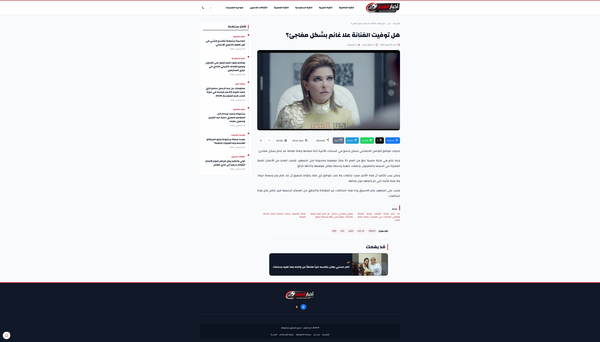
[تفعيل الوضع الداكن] (203, 8)
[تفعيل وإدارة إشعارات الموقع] (6, 335)
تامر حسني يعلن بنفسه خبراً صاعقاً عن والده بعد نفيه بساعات (311, 267)
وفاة (334, 231)
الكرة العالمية (346, 7)
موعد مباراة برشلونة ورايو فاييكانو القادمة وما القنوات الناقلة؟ (225, 141)
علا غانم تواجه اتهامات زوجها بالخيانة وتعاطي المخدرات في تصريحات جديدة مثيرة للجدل (379, 217)
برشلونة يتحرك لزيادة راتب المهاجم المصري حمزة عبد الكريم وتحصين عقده (227, 117)
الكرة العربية (325, 7)
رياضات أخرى (240, 84)
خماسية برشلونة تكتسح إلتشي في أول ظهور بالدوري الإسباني (225, 42)
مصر (342, 231)
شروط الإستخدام (286, 334)
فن (389, 23)
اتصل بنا (274, 334)
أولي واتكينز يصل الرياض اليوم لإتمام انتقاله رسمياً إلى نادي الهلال (225, 163)
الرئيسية (396, 23)
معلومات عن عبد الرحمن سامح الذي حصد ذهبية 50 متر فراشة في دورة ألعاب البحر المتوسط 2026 (225, 92)
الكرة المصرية (281, 7)
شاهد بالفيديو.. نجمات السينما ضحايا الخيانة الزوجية (284, 215)
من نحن (316, 334)
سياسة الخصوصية (303, 334)
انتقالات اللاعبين (258, 7)
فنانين (350, 231)
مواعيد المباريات (234, 7)
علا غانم (361, 231)
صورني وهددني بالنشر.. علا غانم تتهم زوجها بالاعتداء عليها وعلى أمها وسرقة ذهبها (331, 215)
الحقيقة (372, 231)
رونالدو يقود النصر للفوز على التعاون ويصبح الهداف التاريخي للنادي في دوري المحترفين (225, 66)
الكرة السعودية (303, 7)
